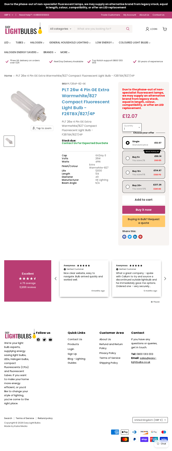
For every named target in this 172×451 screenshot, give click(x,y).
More (64, 52)
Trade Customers (110, 15)
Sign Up (72, 354)
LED (6, 42)
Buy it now (144, 210)
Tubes (20, 42)
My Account (129, 15)
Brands (49, 52)
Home (8, 75)
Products (73, 344)
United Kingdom (148, 420)
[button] (56, 279)
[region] (110, 278)
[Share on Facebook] (124, 237)
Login (153, 29)
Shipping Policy (108, 362)
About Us (144, 15)
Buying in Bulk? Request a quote (144, 221)
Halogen (36, 42)
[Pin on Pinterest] (140, 237)
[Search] (127, 29)
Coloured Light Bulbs (134, 42)
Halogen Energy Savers (20, 52)
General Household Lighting (69, 42)
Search (8, 418)
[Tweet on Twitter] (130, 237)
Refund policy (45, 418)
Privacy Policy (107, 353)
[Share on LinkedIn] (135, 237)
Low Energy (104, 42)
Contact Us (158, 15)
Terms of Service (109, 358)
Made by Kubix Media (15, 426)
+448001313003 (40, 14)
